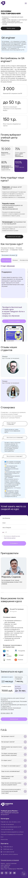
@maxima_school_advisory (10, 854)
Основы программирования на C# (11, 827)
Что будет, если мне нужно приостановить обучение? (9, 754)
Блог (2, 837)
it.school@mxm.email (8, 852)
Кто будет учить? (6, 760)
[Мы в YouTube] (14, 874)
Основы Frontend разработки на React (12, 832)
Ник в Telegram (7, 527)
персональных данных (9, 538)
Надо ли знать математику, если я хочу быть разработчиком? (11, 783)
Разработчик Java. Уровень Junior (11, 822)
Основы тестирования (7, 824)
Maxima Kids (4, 839)
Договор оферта (5, 713)
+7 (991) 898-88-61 (7, 846)
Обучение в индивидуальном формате (12, 834)
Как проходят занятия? (8, 742)
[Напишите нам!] (23, 873)
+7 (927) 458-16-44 (8, 849)
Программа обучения (8, 255)
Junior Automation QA (7, 829)
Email (4, 523)
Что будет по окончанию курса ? (10, 766)
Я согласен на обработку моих (12, 537)
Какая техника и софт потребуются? (7, 777)
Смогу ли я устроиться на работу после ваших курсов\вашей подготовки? (11, 791)
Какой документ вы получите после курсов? (11, 747)
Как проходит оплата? (7, 736)
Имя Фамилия (6, 518)
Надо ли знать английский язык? (10, 771)
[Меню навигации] (25, 3)
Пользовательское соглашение (10, 860)
